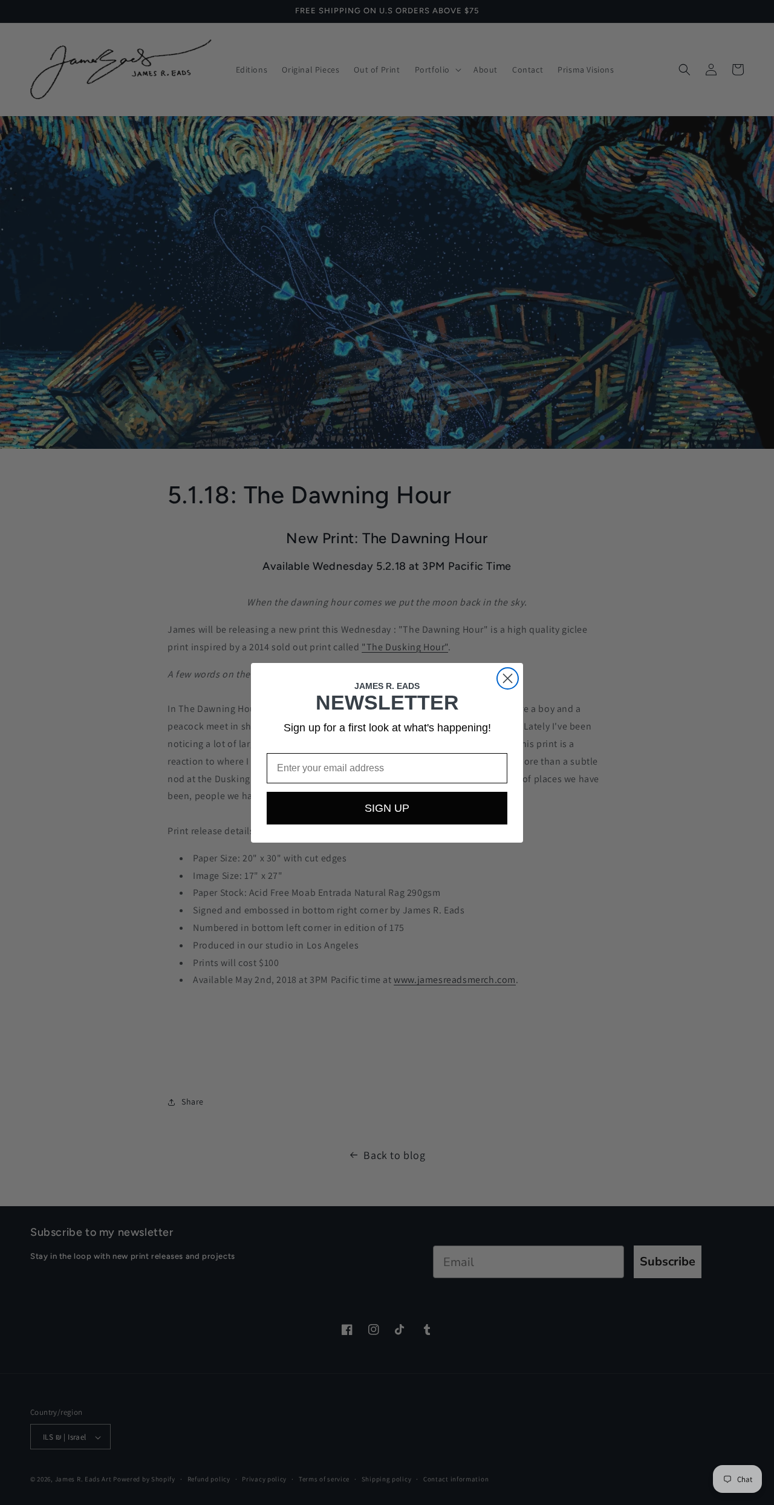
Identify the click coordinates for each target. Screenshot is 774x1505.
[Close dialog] (507, 678)
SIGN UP (387, 808)
